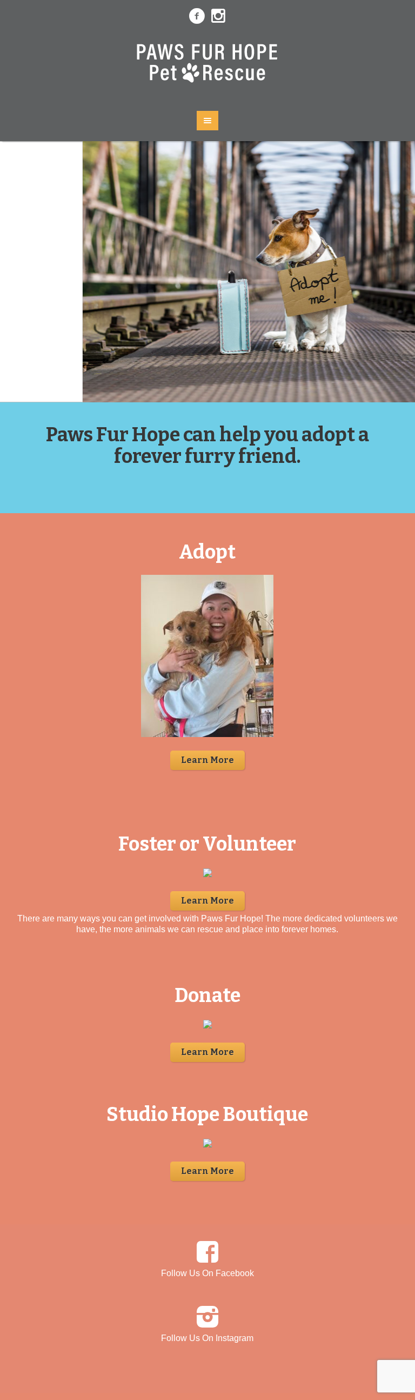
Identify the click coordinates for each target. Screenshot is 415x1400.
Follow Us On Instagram (207, 1338)
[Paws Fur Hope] (207, 66)
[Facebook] (197, 16)
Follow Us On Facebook (207, 1273)
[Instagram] (218, 16)
